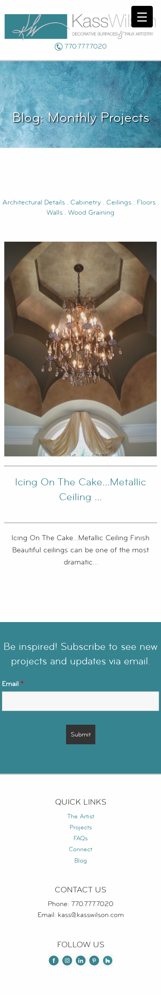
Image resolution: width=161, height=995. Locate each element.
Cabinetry (86, 202)
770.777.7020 (85, 46)
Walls (55, 212)
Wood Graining (91, 212)
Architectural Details (33, 202)
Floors (147, 202)
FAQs (80, 838)
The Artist (80, 816)
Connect (80, 849)
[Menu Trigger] (142, 16)
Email (12, 683)
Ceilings (119, 202)
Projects (81, 827)
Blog (80, 861)
